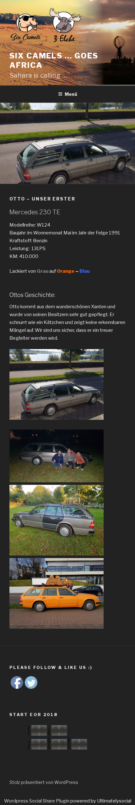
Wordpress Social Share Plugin (37, 801)
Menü (71, 94)
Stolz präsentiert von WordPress (43, 782)
